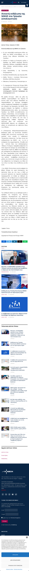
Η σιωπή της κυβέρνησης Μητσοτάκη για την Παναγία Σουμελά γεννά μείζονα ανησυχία (17, 410)
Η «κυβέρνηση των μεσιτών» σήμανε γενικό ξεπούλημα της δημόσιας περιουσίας (14, 314)
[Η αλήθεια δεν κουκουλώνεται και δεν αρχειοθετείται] (5, 361)
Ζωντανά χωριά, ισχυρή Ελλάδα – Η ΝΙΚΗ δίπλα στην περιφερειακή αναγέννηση (18, 368)
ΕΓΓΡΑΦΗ (23, 2)
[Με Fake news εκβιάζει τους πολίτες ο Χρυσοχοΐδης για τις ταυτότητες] (5, 400)
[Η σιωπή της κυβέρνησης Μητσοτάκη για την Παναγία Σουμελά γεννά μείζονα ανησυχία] (5, 409)
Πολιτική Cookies (9, 569)
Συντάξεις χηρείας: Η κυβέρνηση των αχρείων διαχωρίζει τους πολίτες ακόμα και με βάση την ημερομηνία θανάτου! (19, 379)
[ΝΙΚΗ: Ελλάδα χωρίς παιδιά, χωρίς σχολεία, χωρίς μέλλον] (5, 428)
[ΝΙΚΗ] (13, 2)
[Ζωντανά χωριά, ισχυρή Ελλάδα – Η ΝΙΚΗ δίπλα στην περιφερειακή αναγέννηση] (5, 368)
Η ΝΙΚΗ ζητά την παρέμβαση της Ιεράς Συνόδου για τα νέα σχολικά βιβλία (19, 420)
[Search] (18, 2)
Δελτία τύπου (4, 452)
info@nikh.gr (14, 524)
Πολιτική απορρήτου (18, 569)
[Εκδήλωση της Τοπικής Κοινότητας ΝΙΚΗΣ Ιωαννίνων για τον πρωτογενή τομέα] (14, 281)
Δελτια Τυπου (5, 10)
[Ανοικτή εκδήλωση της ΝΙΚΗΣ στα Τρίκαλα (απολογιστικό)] (14, 41)
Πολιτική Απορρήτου (15, 517)
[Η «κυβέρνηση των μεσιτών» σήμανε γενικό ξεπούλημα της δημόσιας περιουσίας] (14, 304)
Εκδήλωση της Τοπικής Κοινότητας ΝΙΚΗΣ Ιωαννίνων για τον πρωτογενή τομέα (13, 291)
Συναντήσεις (4, 455)
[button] (27, 5)
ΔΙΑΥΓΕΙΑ (3, 490)
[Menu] (2, 2)
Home (2, 6)
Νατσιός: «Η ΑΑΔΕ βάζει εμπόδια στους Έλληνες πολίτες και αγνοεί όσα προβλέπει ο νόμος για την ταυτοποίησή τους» (14, 268)
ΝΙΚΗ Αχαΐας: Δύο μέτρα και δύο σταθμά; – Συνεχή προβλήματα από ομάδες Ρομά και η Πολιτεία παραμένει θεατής (18, 390)
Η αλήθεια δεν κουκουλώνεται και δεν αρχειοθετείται (18, 360)
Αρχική (3, 535)
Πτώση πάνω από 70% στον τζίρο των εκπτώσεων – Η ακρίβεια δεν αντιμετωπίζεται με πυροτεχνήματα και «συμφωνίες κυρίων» (18, 437)
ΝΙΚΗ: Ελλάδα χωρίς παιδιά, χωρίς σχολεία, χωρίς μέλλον (18, 427)
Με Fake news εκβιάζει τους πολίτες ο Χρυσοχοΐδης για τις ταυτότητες (18, 401)
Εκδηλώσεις (4, 458)
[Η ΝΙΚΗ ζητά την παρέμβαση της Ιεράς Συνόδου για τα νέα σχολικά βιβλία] (5, 419)
